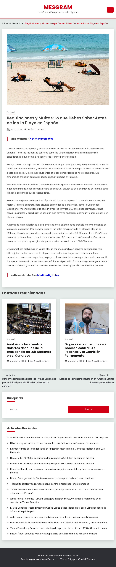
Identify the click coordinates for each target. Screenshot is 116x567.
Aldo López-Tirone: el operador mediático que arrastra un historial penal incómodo (54, 516)
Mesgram (58, 7)
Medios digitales (48, 275)
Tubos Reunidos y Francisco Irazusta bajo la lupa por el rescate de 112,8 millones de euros (58, 528)
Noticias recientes (41, 138)
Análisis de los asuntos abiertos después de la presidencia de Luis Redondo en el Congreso (29, 350)
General (11, 112)
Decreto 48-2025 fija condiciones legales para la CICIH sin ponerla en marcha (52, 457)
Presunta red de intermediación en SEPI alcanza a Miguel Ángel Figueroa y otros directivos (58, 522)
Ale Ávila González (36, 129)
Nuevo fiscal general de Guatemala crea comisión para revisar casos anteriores (52, 478)
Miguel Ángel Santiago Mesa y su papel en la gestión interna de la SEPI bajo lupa (53, 533)
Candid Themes (86, 559)
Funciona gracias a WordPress (37, 559)
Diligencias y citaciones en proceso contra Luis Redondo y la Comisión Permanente (85, 350)
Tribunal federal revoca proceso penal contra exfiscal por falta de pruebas (49, 483)
